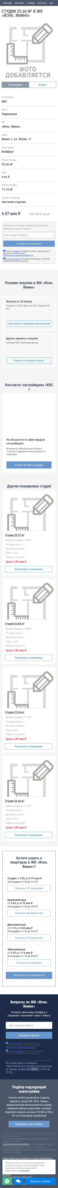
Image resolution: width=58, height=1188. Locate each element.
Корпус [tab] (43, 84)
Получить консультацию (29, 243)
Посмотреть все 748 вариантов (29, 975)
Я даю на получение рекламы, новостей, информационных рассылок (26, 260)
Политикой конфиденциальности (18, 255)
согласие (15, 251)
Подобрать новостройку (29, 1124)
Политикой (24, 1171)
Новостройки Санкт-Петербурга (17, 1158)
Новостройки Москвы (42, 1158)
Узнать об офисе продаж (29, 465)
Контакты (42, 3)
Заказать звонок (29, 1035)
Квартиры (19, 3)
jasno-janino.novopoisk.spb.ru (16, 1144)
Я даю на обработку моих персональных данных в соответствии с (24, 1045)
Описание (7, 3)
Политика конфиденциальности (17, 1177)
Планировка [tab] (15, 84)
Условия (31, 3)
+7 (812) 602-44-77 (28, 1069)
